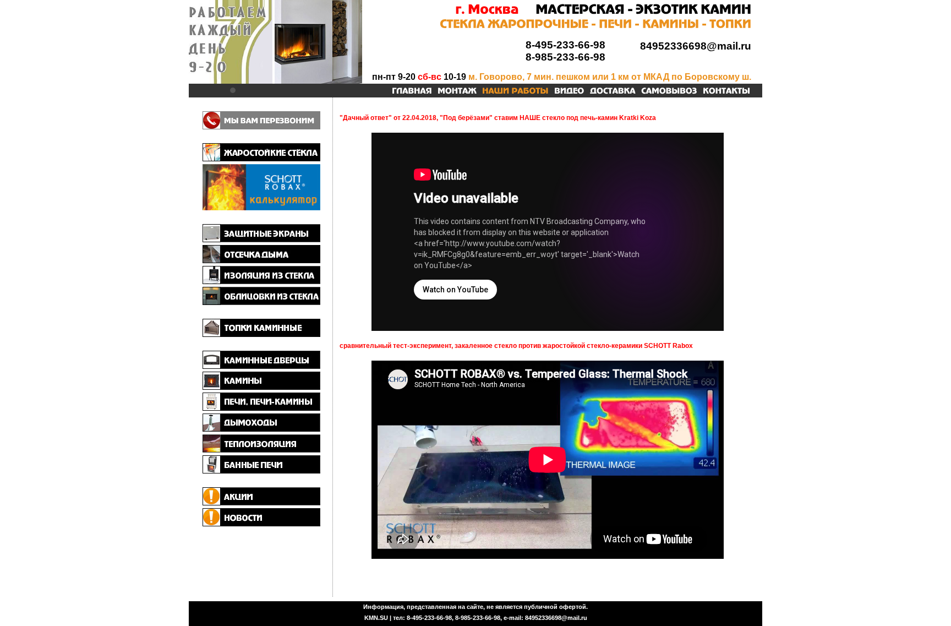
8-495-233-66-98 (565, 45)
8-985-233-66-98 (565, 57)
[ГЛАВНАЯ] (412, 91)
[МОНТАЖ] (457, 91)
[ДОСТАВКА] (613, 91)
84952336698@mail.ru (695, 46)
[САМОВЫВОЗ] (669, 91)
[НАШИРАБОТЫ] (515, 91)
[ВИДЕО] (569, 91)
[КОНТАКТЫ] (726, 91)
